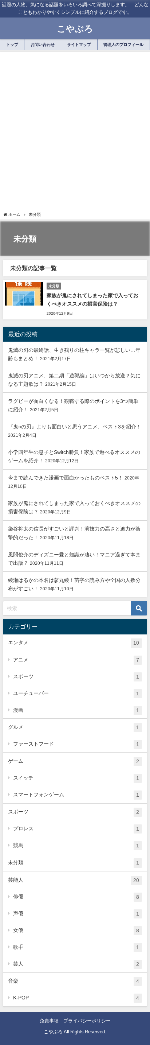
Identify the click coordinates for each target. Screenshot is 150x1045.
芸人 (76, 964)
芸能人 (73, 880)
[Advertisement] (75, 133)
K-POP (76, 998)
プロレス (76, 828)
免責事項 (49, 1020)
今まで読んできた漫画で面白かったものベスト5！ (65, 477)
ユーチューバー (76, 693)
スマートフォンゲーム (76, 794)
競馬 (76, 845)
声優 (76, 913)
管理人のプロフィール (123, 44)
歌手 (76, 947)
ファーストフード (76, 744)
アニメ (76, 660)
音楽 (73, 981)
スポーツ (76, 676)
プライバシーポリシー (87, 1020)
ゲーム (73, 761)
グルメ (73, 727)
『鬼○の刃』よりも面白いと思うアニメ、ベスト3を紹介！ (74, 426)
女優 (76, 930)
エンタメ (73, 642)
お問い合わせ (43, 44)
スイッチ (76, 778)
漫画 (76, 710)
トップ (12, 44)
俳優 (76, 897)
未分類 (73, 862)
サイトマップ (79, 44)
